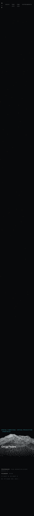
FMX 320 (18, 5)
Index (7, 4)
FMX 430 (13, 5)
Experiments (27, 4)
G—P (2, 5)
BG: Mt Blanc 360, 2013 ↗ (10, 479)
